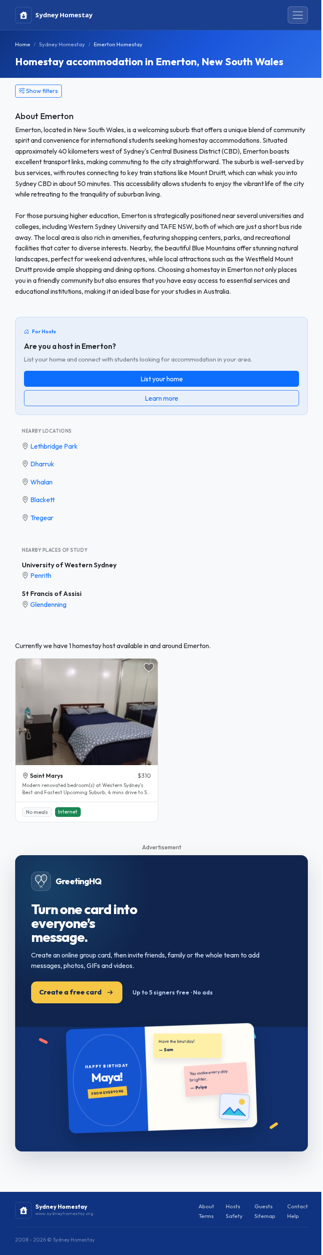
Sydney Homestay (62, 44)
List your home (161, 379)
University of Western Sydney (69, 565)
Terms (206, 1215)
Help (293, 1215)
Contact (297, 1206)
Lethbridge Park (54, 446)
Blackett (42, 499)
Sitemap (264, 1215)
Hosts (233, 1206)
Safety (234, 1215)
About (206, 1206)
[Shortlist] (149, 667)
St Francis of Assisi (52, 593)
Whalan (41, 482)
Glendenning (48, 604)
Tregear (41, 517)
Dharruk (42, 464)
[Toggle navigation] (298, 15)
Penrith (40, 575)
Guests (263, 1206)
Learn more (161, 398)
